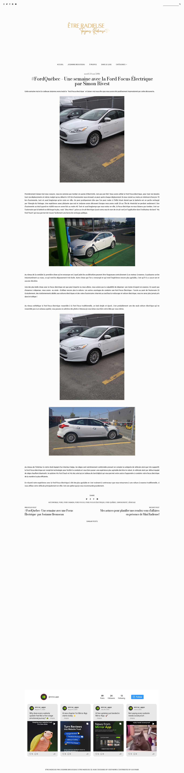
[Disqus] (92, 567)
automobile (53, 502)
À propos (93, 64)
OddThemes (113, 770)
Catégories (120, 64)
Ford (61, 502)
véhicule (132, 502)
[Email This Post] (97, 499)
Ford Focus (80, 502)
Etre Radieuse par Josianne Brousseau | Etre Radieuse (67, 770)
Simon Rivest (122, 502)
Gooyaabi (135, 770)
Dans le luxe (106, 64)
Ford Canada (69, 502)
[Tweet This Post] (86, 499)
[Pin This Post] (93, 499)
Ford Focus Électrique (95, 502)
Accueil (60, 64)
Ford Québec (110, 502)
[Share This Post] (90, 499)
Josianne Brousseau (76, 64)
